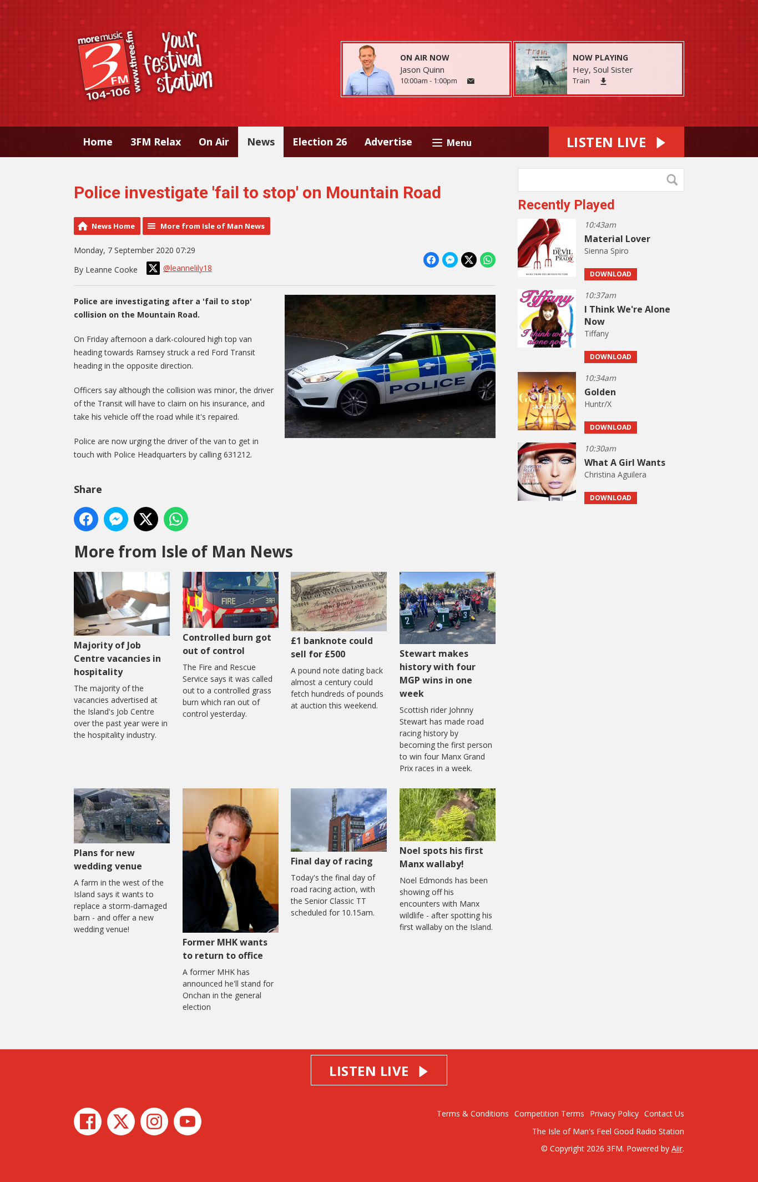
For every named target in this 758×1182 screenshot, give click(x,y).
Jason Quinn (422, 69)
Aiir (677, 1148)
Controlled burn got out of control (227, 643)
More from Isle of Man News (212, 226)
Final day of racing (332, 861)
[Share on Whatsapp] (488, 260)
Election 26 (319, 141)
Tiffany (596, 333)
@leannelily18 (187, 268)
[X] (121, 1121)
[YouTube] (187, 1121)
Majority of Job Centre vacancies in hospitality (117, 658)
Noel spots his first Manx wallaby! (441, 857)
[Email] (470, 81)
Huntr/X (598, 404)
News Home (113, 226)
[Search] (674, 179)
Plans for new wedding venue (108, 859)
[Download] (603, 81)
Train (581, 80)
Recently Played (566, 205)
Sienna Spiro (606, 250)
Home (98, 141)
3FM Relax (155, 141)
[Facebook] (88, 1121)
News (261, 141)
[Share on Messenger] (450, 260)
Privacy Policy (614, 1113)
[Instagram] (154, 1121)
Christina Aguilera (615, 474)
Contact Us (664, 1113)
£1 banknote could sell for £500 (332, 647)
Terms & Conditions (473, 1113)
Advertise (388, 141)
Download (610, 274)
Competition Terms (549, 1113)
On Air (214, 141)
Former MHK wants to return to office (225, 949)
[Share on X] (469, 260)
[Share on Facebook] (431, 260)
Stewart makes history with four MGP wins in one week (438, 673)
